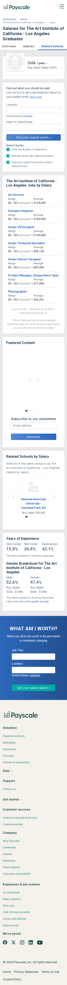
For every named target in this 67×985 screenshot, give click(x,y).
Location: (12, 104)
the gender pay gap (38, 601)
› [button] (37, 379)
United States (9, 19)
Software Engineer (21, 211)
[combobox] (33, 110)
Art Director (16, 195)
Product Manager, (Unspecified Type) (33, 275)
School (24, 19)
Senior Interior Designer (24, 259)
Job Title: (17, 650)
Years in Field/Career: (19, 122)
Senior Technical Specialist (26, 243)
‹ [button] (29, 379)
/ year (41, 63)
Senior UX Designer (21, 227)
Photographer (17, 291)
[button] (2, 46)
